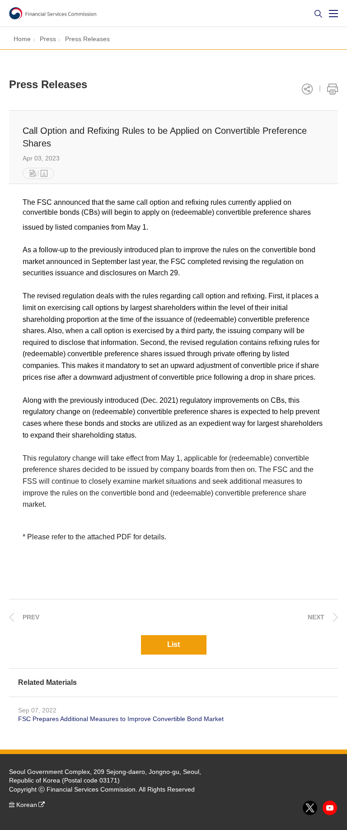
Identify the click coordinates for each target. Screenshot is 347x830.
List (173, 644)
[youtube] (330, 808)
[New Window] (33, 173)
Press (48, 38)
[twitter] (310, 808)
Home (22, 38)
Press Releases (87, 38)
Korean (26, 804)
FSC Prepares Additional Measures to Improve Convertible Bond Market (121, 718)
